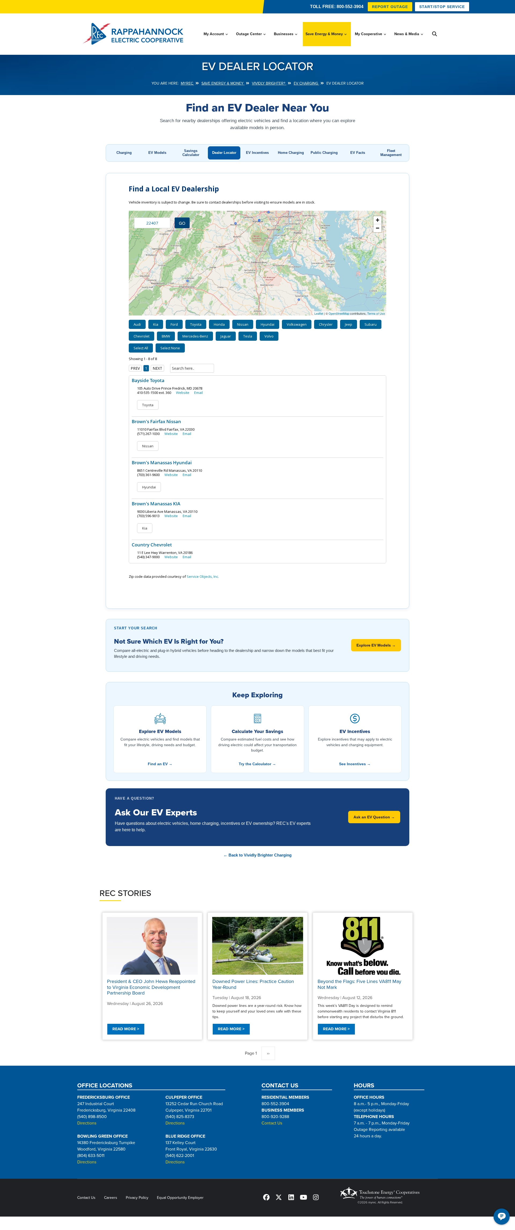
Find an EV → (160, 764)
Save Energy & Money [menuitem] (326, 39)
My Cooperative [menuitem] (371, 39)
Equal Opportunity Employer (180, 1197)
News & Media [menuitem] (409, 39)
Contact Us (272, 1123)
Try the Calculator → (257, 764)
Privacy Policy (137, 1197)
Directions (86, 1123)
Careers (110, 1197)
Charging (124, 153)
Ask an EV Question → (374, 817)
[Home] (134, 34)
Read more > (125, 1029)
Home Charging (291, 153)
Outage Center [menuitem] (251, 39)
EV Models (157, 153)
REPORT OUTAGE (390, 7)
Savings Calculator (190, 153)
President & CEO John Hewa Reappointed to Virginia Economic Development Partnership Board (151, 987)
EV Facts (357, 153)
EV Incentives (257, 153)
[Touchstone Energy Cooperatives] (380, 1193)
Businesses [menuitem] (286, 39)
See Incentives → (355, 764)
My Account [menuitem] (216, 39)
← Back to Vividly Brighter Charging (257, 855)
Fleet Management (391, 153)
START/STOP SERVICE (442, 7)
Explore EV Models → (376, 645)
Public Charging (324, 153)
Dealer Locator (224, 153)
